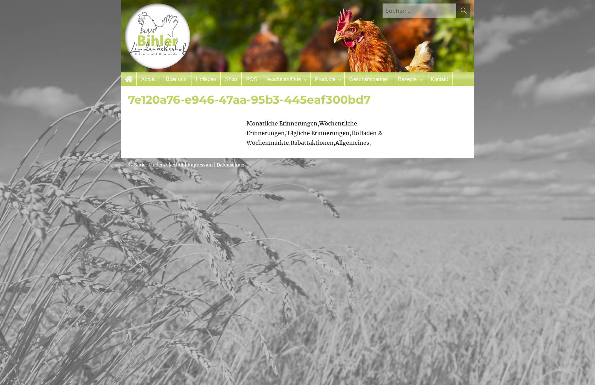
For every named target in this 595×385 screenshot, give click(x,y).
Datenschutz (230, 165)
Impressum (200, 165)
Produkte (325, 79)
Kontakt (439, 79)
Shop (231, 79)
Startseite (129, 79)
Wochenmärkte (284, 79)
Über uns (176, 79)
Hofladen (206, 79)
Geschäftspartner (368, 79)
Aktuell (148, 79)
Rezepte (407, 79)
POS (251, 79)
